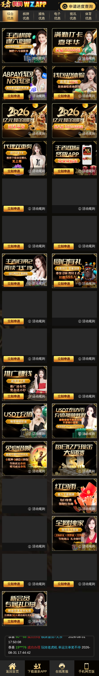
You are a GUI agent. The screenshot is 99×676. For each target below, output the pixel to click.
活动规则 (38, 58)
